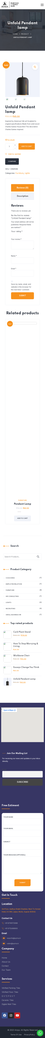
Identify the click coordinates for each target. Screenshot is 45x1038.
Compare (12, 161)
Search (14, 546)
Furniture (19, 173)
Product (25, 34)
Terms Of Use (16, 1034)
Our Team (6, 970)
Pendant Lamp (22, 504)
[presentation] (5, 423)
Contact (5, 966)
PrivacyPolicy (29, 1034)
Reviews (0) (22, 188)
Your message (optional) (14, 855)
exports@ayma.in (14, 938)
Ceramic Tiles (8, 1000)
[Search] (38, 556)
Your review (16, 239)
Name (14, 256)
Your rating (16, 231)
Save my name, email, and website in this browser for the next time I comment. (21, 287)
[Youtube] (17, 1015)
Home (15, 34)
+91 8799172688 (11, 923)
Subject (6, 842)
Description (22, 196)
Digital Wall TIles (9, 1004)
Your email (8, 828)
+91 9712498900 (11, 928)
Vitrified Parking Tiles (11, 988)
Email (13, 269)
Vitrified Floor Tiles (10, 992)
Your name (8, 817)
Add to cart (26, 146)
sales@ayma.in (13, 943)
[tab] (22, 188)
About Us (6, 962)
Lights (27, 173)
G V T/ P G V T (8, 996)
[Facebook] (5, 1015)
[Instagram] (11, 1015)
